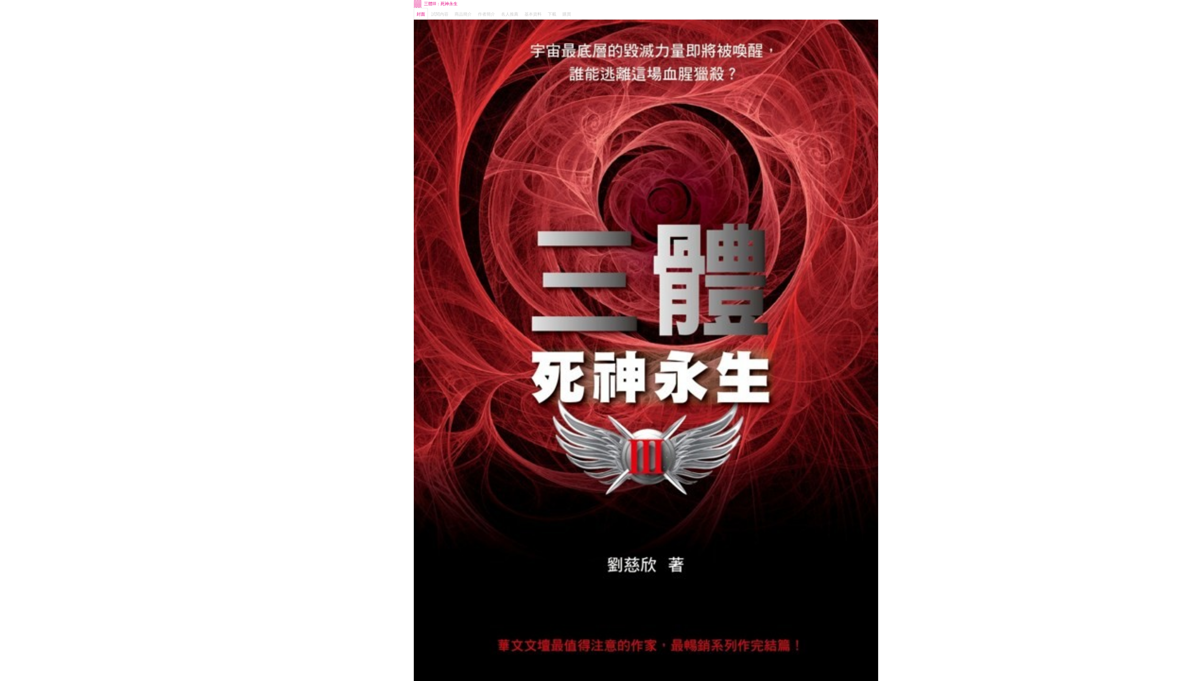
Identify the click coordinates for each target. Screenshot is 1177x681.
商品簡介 (463, 14)
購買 (566, 14)
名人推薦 (509, 14)
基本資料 (533, 14)
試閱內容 (439, 14)
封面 (421, 14)
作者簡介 (486, 14)
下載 (552, 14)
